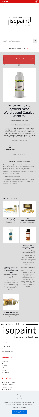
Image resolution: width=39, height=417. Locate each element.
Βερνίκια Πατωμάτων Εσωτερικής (14, 131)
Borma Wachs (16, 128)
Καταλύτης (27, 124)
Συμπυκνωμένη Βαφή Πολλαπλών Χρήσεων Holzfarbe (28, 247)
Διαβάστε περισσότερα (19, 407)
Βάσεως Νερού (24, 128)
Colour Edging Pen (11, 219)
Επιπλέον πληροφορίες (23, 161)
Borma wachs (18, 124)
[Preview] (17, 205)
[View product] (17, 203)
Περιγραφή (12, 161)
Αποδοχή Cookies (19, 412)
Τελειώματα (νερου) (22, 135)
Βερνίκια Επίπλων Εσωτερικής (25, 130)
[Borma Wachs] (10, 147)
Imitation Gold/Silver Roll (11, 312)
